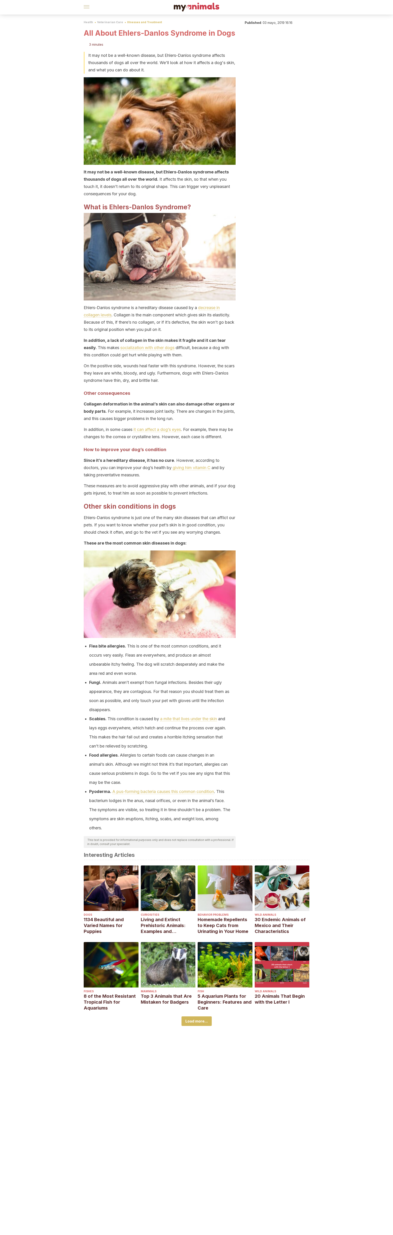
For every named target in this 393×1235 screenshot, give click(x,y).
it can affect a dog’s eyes (157, 429)
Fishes (89, 991)
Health (88, 22)
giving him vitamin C (190, 467)
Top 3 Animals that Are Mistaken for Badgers (166, 999)
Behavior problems (213, 914)
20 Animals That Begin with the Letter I (280, 999)
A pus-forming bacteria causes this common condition (163, 791)
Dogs (88, 914)
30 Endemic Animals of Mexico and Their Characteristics (280, 925)
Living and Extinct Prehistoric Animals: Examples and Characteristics (163, 925)
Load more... (196, 1021)
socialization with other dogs (147, 347)
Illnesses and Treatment (144, 22)
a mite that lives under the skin (188, 718)
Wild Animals (265, 914)
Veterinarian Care (110, 22)
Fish (201, 991)
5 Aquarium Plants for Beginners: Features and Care (225, 1002)
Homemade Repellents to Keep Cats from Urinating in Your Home (223, 925)
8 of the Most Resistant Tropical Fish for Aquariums (110, 1002)
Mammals (148, 991)
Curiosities (150, 914)
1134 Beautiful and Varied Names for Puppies (104, 925)
